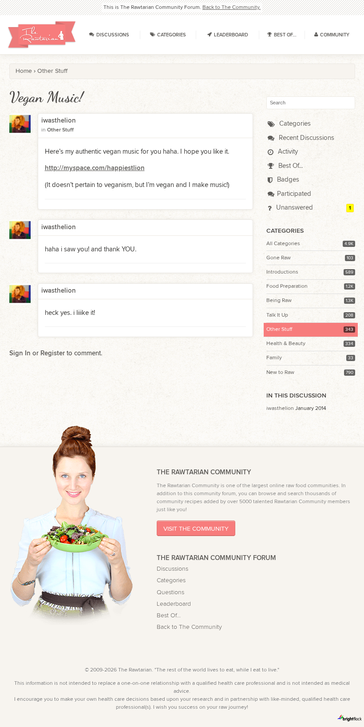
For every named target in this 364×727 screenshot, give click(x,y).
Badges (287, 179)
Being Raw (279, 300)
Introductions (282, 272)
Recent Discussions (305, 138)
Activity (287, 151)
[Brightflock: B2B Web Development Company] (349, 718)
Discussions (172, 568)
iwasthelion (280, 408)
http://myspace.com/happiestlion (95, 168)
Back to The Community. (231, 7)
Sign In (20, 354)
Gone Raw (278, 257)
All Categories (283, 243)
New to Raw (280, 372)
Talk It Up (277, 315)
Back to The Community (189, 627)
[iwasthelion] (20, 130)
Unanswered (293, 207)
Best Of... (290, 166)
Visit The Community (196, 528)
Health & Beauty (285, 343)
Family (274, 357)
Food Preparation (287, 286)
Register (52, 354)
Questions (170, 592)
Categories (294, 123)
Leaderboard (174, 604)
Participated (294, 194)
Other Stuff (279, 329)
